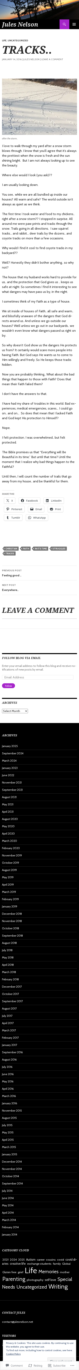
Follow (8, 685)
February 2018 (10, 979)
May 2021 (7, 804)
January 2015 (9, 1154)
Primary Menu (74, 24)
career (41, 1259)
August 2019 (9, 870)
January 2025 (10, 746)
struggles (58, 548)
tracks (9, 553)
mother (64, 1272)
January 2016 (9, 1103)
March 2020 (9, 841)
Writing (58, 1286)
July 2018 (7, 950)
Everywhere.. (10, 587)
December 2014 (12, 1161)
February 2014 (10, 1227)
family (57, 1264)
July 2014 (7, 1191)
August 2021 (9, 797)
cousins (51, 1259)
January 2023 (10, 768)
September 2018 (12, 935)
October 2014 (10, 1176)
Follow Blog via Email (21, 658)
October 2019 (10, 863)
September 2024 (12, 753)
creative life (18, 1264)
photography (35, 1280)
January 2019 (9, 906)
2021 (5, 1259)
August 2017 (9, 1008)
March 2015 (9, 1147)
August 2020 (10, 819)
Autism (30, 1259)
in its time (41, 548)
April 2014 (8, 1212)
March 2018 (9, 972)
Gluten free (9, 1272)
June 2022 (8, 775)
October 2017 (10, 994)
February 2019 (10, 899)
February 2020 (11, 848)
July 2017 (7, 1016)
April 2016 (8, 1089)
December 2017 (12, 986)
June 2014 (8, 1198)
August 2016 (9, 1059)
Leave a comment (52, 59)
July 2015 (7, 1125)
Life (4, 40)
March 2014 (9, 1220)
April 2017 (8, 1023)
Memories (48, 1271)
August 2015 (9, 1118)
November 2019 (12, 855)
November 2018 (12, 921)
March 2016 (9, 1096)
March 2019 (9, 892)
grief (20, 1272)
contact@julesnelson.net (17, 1322)
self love (50, 1280)
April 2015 (8, 1140)
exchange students (39, 1264)
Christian (11, 548)
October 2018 (10, 928)
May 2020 (8, 826)
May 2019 (8, 877)
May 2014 (8, 1205)
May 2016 (8, 1081)
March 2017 (9, 1030)
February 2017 (10, 1037)
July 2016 (7, 1067)
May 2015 (8, 1132)
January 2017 (9, 1045)
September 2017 (12, 1001)
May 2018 (8, 957)
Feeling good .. (12, 573)
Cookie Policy (13, 1353)
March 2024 (9, 760)
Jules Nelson (20, 24)
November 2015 (12, 1110)
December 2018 (12, 914)
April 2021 (8, 811)
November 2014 (12, 1169)
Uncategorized (18, 40)
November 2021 (12, 782)
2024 (13, 1259)
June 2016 (8, 1074)
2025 (21, 1259)
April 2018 (8, 965)
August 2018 (9, 943)
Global (66, 1264)
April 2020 (8, 833)
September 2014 (12, 1183)
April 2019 (8, 884)
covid (60, 1259)
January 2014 (9, 1234)
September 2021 (12, 790)
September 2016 (12, 1052)
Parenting (13, 1279)
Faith (26, 548)
